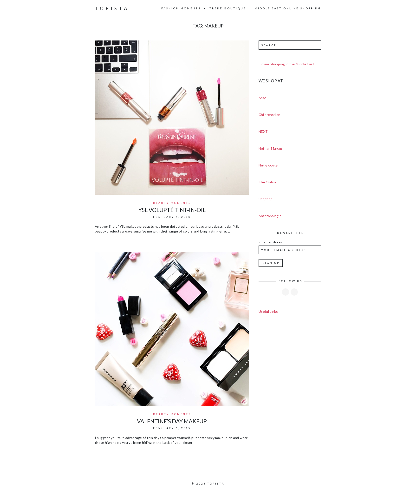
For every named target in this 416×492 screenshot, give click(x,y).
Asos (262, 98)
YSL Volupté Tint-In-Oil (172, 209)
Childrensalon (269, 115)
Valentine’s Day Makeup (172, 421)
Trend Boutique (227, 8)
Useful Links (268, 311)
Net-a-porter (269, 165)
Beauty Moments (172, 202)
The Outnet (268, 182)
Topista (112, 8)
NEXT (263, 131)
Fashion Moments (181, 8)
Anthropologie (270, 216)
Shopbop (266, 199)
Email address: (271, 242)
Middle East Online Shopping (288, 8)
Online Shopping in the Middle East (286, 64)
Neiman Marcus (271, 148)
